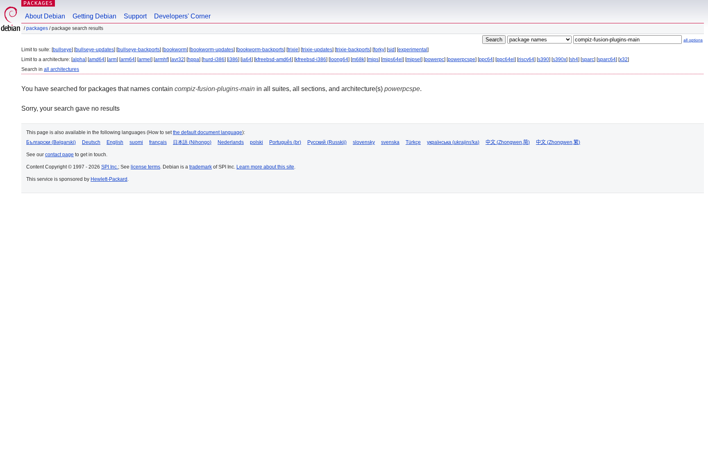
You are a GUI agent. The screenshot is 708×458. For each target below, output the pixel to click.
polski (256, 142)
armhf (161, 59)
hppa (193, 59)
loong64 (339, 59)
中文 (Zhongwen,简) (508, 142)
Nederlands (231, 142)
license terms (145, 167)
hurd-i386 (214, 59)
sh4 (574, 59)
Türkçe (413, 142)
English (115, 142)
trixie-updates (317, 49)
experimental (412, 49)
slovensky (364, 142)
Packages (38, 3)
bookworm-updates (212, 49)
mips (373, 59)
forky (379, 49)
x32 (624, 59)
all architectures (61, 69)
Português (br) (285, 142)
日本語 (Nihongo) (192, 142)
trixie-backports (353, 49)
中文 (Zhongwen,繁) (558, 142)
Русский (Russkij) (327, 142)
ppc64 (486, 59)
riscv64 (526, 59)
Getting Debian (94, 16)
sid (391, 49)
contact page (59, 154)
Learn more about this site (265, 167)
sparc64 (607, 59)
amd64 (96, 59)
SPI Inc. (109, 167)
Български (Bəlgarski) (51, 142)
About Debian (45, 16)
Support (135, 16)
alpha (79, 59)
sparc (588, 59)
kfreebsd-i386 (310, 59)
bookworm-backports (260, 49)
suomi (136, 142)
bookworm (175, 49)
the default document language (207, 132)
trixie (293, 49)
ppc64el (506, 59)
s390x (559, 59)
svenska (390, 142)
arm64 (127, 59)
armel (144, 59)
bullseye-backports (139, 49)
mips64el (392, 59)
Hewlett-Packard (109, 179)
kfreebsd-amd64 (273, 59)
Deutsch (91, 142)
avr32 (177, 59)
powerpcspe (461, 59)
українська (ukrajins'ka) (453, 142)
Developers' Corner (182, 16)
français (158, 142)
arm (112, 59)
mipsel (413, 59)
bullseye (62, 49)
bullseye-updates (94, 49)
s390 (543, 59)
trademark (200, 167)
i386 (233, 59)
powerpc (434, 59)
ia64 (247, 59)
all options (693, 40)
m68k (358, 59)
